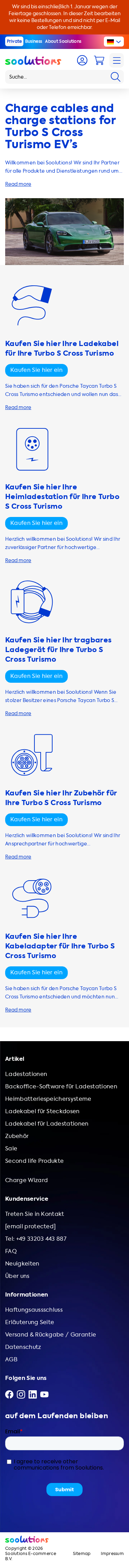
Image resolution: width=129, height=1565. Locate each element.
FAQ (11, 1251)
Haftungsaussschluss (34, 1309)
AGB (11, 1359)
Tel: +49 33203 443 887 (35, 1238)
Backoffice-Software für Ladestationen (61, 1086)
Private (14, 41)
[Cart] (99, 60)
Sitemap (82, 1553)
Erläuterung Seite (29, 1322)
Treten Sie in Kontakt (34, 1214)
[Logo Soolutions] (33, 60)
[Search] (115, 77)
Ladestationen (26, 1074)
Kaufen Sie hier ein (36, 370)
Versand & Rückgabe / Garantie (50, 1334)
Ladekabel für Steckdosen (42, 1111)
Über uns (17, 1276)
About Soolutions (63, 41)
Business (33, 41)
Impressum (112, 1553)
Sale (11, 1148)
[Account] (82, 60)
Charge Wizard (26, 1180)
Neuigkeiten (22, 1263)
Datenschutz (23, 1347)
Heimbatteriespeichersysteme (48, 1098)
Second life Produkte (34, 1161)
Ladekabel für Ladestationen (47, 1123)
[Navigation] (116, 60)
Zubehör (17, 1136)
